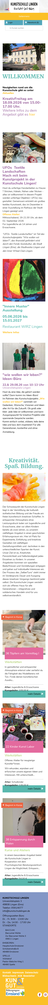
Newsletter (29, 975)
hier (32, 114)
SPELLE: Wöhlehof (7, 957)
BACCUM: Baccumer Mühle (13, 931)
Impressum (18, 972)
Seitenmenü (24, 16)
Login (10, 22)
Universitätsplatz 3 (12, 901)
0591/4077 (17, 907)
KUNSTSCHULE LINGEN (16, 897)
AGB (20, 975)
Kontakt (7, 972)
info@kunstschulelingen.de (16, 911)
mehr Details (34, 693)
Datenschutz (31, 972)
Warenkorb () (33, 22)
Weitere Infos (11, 332)
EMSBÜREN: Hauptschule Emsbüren (13, 944)
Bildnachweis (9, 975)
